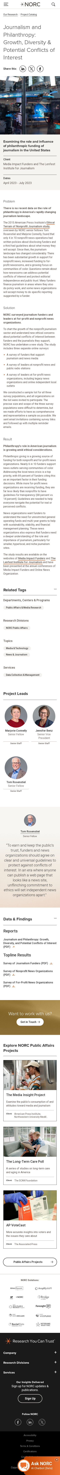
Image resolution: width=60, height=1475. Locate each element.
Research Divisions (16, 1363)
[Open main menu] (6, 4)
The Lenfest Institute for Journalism (29, 560)
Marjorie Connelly (16, 730)
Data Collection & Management (22, 675)
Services (9, 1372)
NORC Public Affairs (17, 628)
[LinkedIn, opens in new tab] (30, 1422)
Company (9, 1353)
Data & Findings (17, 919)
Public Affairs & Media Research (23, 607)
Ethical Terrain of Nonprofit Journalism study (29, 224)
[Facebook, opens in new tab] (18, 1422)
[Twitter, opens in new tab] (42, 1422)
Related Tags (14, 590)
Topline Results (17, 955)
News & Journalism (16, 654)
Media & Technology (17, 648)
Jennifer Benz (44, 730)
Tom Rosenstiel (16, 782)
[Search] (54, 4)
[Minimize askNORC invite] (57, 1460)
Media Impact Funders (31, 558)
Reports (10, 931)
